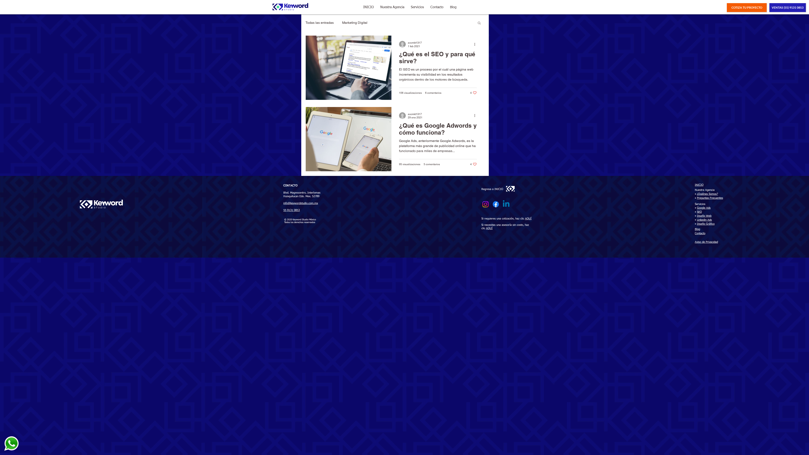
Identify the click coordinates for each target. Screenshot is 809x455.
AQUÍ (528, 218)
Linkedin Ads (704, 220)
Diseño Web (704, 216)
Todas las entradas (319, 23)
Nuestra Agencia (705, 190)
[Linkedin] (506, 204)
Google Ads (704, 208)
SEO (699, 212)
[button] (392, 7)
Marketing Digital (354, 23)
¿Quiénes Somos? (707, 194)
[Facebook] (496, 204)
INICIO (699, 185)
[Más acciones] (476, 44)
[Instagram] (485, 204)
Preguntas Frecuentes (710, 198)
